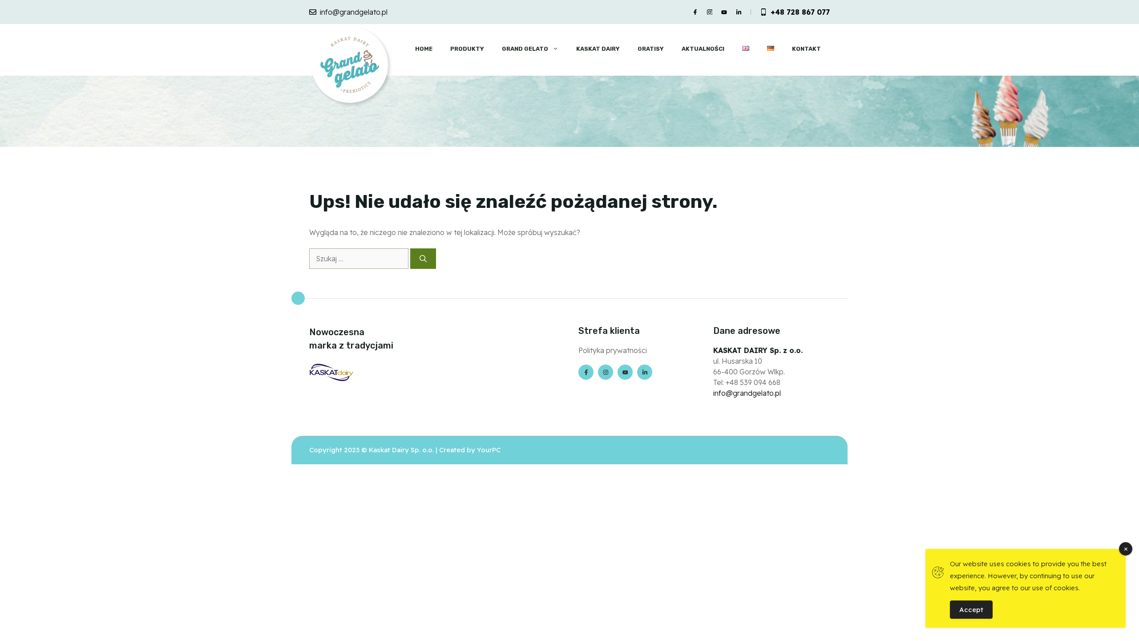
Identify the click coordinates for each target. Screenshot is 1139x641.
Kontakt (806, 48)
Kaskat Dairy (598, 48)
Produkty (467, 48)
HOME (423, 48)
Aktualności (703, 48)
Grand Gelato (525, 48)
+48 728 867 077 (800, 12)
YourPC (489, 450)
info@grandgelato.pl (354, 12)
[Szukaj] (423, 258)
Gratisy (651, 48)
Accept (971, 609)
